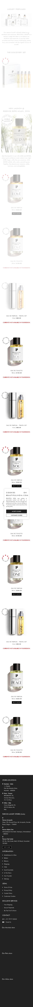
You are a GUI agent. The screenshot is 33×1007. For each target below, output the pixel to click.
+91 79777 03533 (11, 919)
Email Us (8, 922)
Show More (7, 847)
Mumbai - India (8, 784)
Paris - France (8, 793)
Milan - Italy (7, 803)
